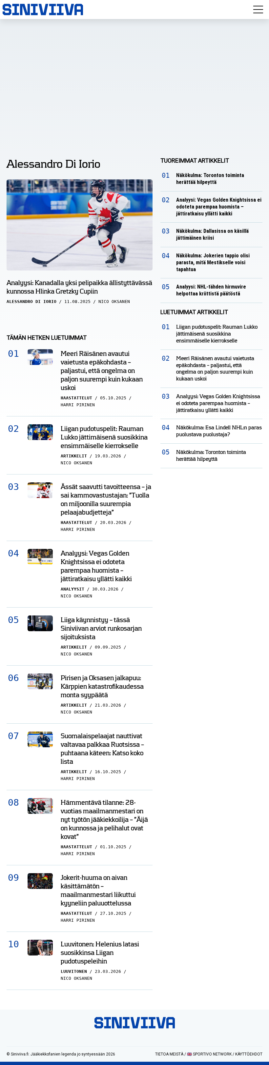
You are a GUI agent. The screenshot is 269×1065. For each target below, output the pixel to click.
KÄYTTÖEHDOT (248, 1054)
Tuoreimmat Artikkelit (194, 160)
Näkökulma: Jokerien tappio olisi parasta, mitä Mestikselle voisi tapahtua (213, 262)
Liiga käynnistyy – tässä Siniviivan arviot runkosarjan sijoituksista (101, 628)
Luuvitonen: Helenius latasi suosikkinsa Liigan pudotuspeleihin (100, 952)
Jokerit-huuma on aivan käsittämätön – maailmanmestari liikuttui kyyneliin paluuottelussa (98, 890)
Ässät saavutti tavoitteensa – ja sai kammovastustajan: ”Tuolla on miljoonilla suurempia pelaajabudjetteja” (106, 499)
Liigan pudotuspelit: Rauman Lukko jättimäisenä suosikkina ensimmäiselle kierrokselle (104, 437)
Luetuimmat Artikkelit (194, 312)
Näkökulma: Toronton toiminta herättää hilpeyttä (210, 178)
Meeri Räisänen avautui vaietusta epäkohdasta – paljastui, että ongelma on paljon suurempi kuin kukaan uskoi (102, 370)
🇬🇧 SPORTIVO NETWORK (209, 1054)
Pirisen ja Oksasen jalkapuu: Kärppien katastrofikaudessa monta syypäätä (102, 686)
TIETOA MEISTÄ (169, 1054)
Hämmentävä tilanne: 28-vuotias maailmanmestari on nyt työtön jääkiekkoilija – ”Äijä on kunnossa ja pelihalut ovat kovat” (104, 819)
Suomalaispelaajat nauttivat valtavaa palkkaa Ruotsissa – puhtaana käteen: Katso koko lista (102, 748)
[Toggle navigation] (258, 9)
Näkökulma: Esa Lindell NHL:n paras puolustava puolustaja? (219, 430)
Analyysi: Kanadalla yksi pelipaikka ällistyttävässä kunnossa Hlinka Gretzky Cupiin (79, 287)
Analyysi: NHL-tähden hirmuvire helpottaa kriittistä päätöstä (211, 290)
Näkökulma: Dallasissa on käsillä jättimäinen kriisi (212, 234)
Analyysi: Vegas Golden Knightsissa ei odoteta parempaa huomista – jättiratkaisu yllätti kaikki (96, 566)
